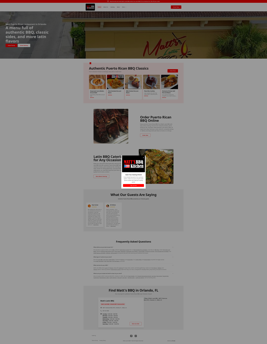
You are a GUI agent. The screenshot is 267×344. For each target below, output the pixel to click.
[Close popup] (143, 157)
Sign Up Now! (133, 185)
